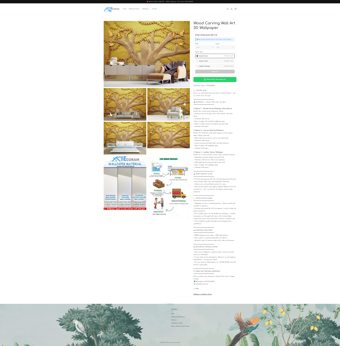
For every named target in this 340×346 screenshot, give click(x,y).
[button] (134, 9)
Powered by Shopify (175, 342)
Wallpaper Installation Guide (202, 294)
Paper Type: (199, 52)
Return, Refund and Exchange (180, 326)
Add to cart (215, 71)
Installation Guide (176, 323)
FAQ (172, 313)
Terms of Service (109, 326)
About (105, 313)
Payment (174, 320)
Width (197, 43)
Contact (106, 323)
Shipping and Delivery (178, 317)
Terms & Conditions (110, 320)
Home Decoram (167, 342)
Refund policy (108, 329)
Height (218, 43)
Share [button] (197, 288)
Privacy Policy (108, 317)
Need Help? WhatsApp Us (216, 79)
